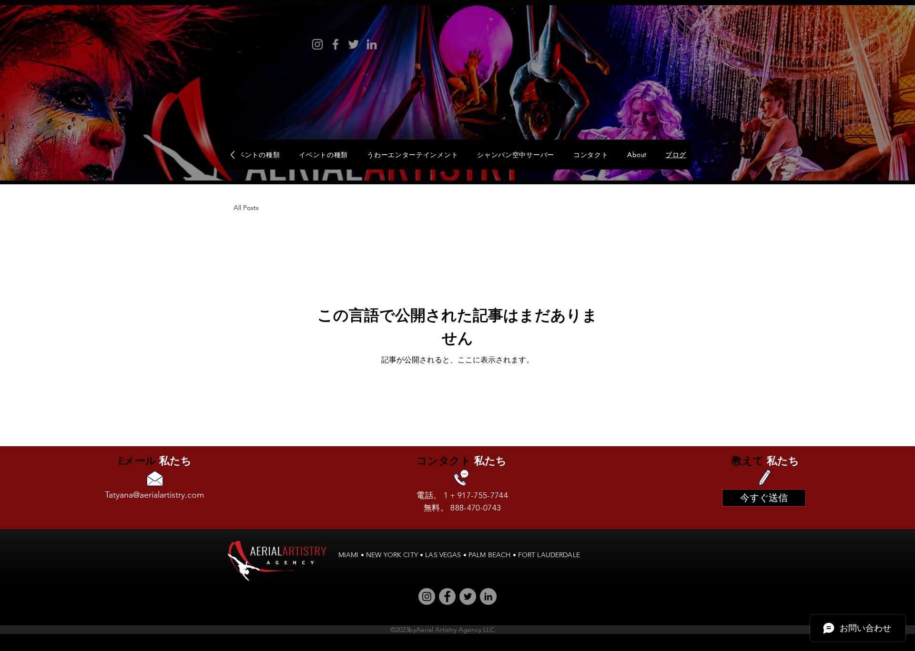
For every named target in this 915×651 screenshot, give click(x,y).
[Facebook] (335, 44)
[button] (515, 155)
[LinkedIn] (372, 44)
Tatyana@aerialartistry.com (154, 495)
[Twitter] (353, 44)
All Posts (246, 207)
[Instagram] (317, 44)
